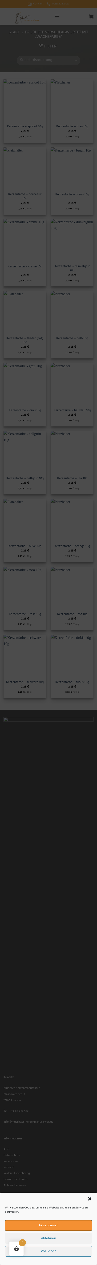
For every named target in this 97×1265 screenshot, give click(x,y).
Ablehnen (48, 1238)
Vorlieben (48, 1251)
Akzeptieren (48, 1225)
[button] (89, 1199)
